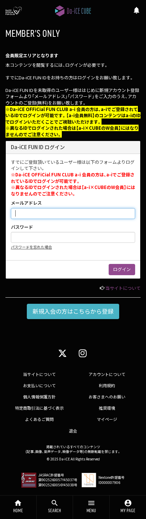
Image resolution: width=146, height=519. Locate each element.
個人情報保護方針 (39, 396)
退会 (73, 431)
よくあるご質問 (39, 419)
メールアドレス (26, 203)
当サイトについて (123, 288)
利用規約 (107, 385)
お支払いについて (39, 385)
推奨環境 (107, 408)
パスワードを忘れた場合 (31, 247)
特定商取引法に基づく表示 (39, 408)
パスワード (22, 227)
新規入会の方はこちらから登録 (73, 311)
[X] (62, 352)
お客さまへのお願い (107, 396)
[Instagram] (83, 352)
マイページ (107, 419)
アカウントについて (107, 374)
